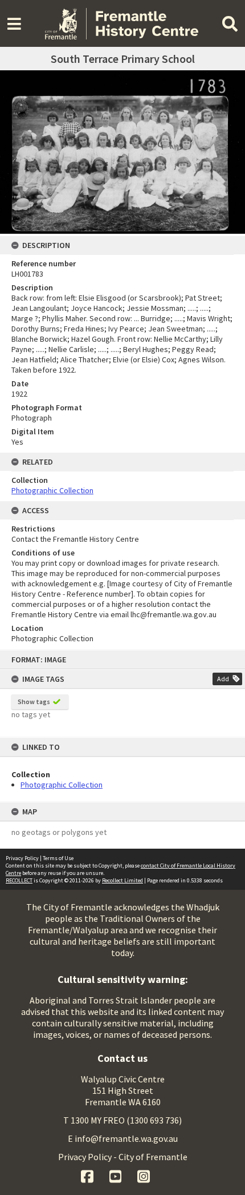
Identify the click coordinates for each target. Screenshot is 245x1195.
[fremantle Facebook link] (88, 1175)
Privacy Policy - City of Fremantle (122, 1156)
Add (223, 678)
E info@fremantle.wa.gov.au (123, 1138)
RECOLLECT (19, 880)
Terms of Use (58, 858)
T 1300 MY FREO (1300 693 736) (122, 1120)
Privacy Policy (22, 858)
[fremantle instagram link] (143, 1175)
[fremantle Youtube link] (116, 1175)
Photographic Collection (62, 785)
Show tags (34, 701)
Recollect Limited (122, 880)
